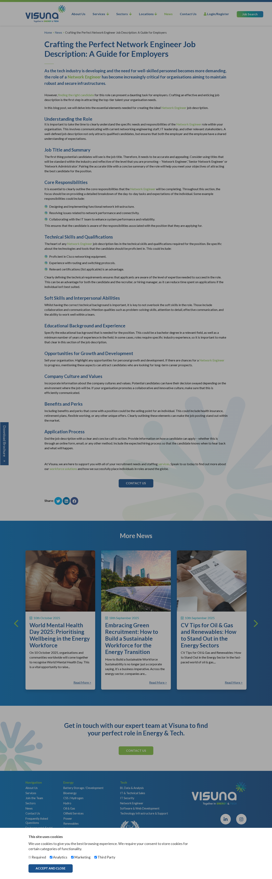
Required (38, 857)
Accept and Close (51, 868)
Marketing (82, 857)
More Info (89, 868)
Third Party (106, 857)
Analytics (59, 857)
